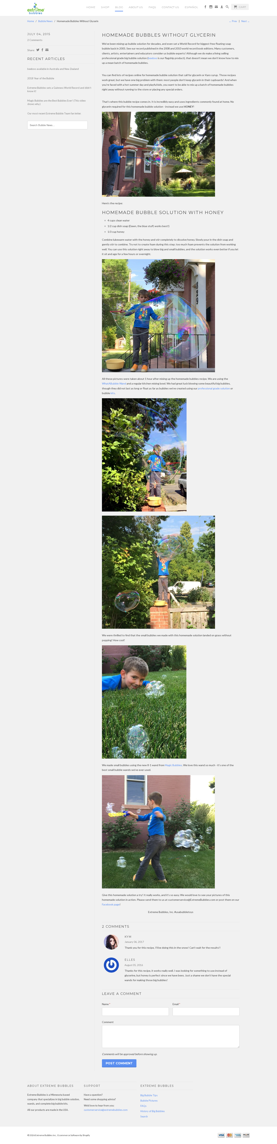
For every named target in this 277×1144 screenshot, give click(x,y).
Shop (105, 7)
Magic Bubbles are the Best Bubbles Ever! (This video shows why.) (56, 102)
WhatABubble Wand (114, 383)
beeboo (152, 58)
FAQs (143, 1105)
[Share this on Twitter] (37, 49)
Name (106, 1004)
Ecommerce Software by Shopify (73, 1135)
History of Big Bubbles (152, 1111)
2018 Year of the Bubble (40, 78)
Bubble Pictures (149, 1100)
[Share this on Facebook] (42, 49)
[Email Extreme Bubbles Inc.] (216, 7)
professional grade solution (214, 388)
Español (191, 7)
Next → (245, 21)
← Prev (233, 21)
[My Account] (221, 7)
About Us (136, 7)
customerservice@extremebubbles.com (106, 1109)
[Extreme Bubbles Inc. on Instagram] (210, 7)
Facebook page (111, 904)
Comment (108, 1022)
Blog (119, 7)
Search (144, 1116)
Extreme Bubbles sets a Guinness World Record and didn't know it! (59, 89)
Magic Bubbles (173, 765)
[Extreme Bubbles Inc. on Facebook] (205, 7)
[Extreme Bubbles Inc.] (53, 8)
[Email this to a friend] (46, 49)
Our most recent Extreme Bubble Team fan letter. (54, 113)
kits (113, 393)
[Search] (227, 7)
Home (90, 7)
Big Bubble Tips (149, 1095)
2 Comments (34, 40)
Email (176, 1004)
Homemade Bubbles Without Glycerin (159, 35)
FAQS (152, 7)
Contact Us (170, 7)
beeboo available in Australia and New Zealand (53, 68)
